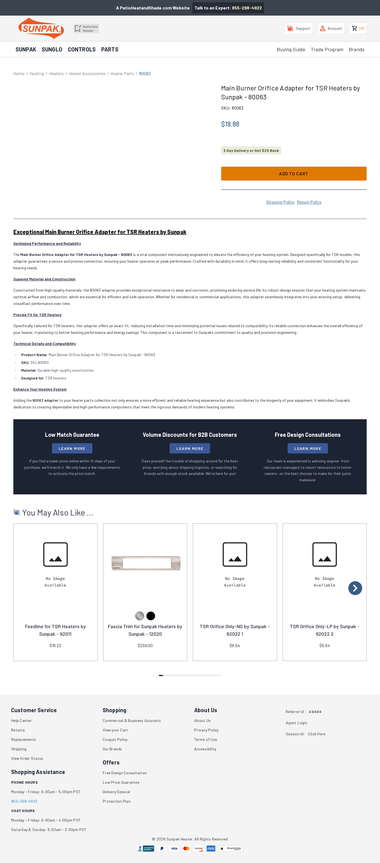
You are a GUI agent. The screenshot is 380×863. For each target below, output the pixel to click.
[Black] (150, 616)
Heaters (56, 73)
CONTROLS (82, 49)
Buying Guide (291, 49)
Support (303, 28)
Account (335, 28)
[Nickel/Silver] (139, 616)
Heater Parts (122, 73)
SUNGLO (52, 49)
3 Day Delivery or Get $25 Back (251, 150)
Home (18, 73)
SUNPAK (26, 49)
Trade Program (327, 49)
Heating (36, 73)
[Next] (355, 588)
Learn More (72, 448)
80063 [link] (145, 73)
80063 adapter (45, 400)
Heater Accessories (87, 73)
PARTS (110, 49)
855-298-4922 (247, 7)
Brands (356, 49)
